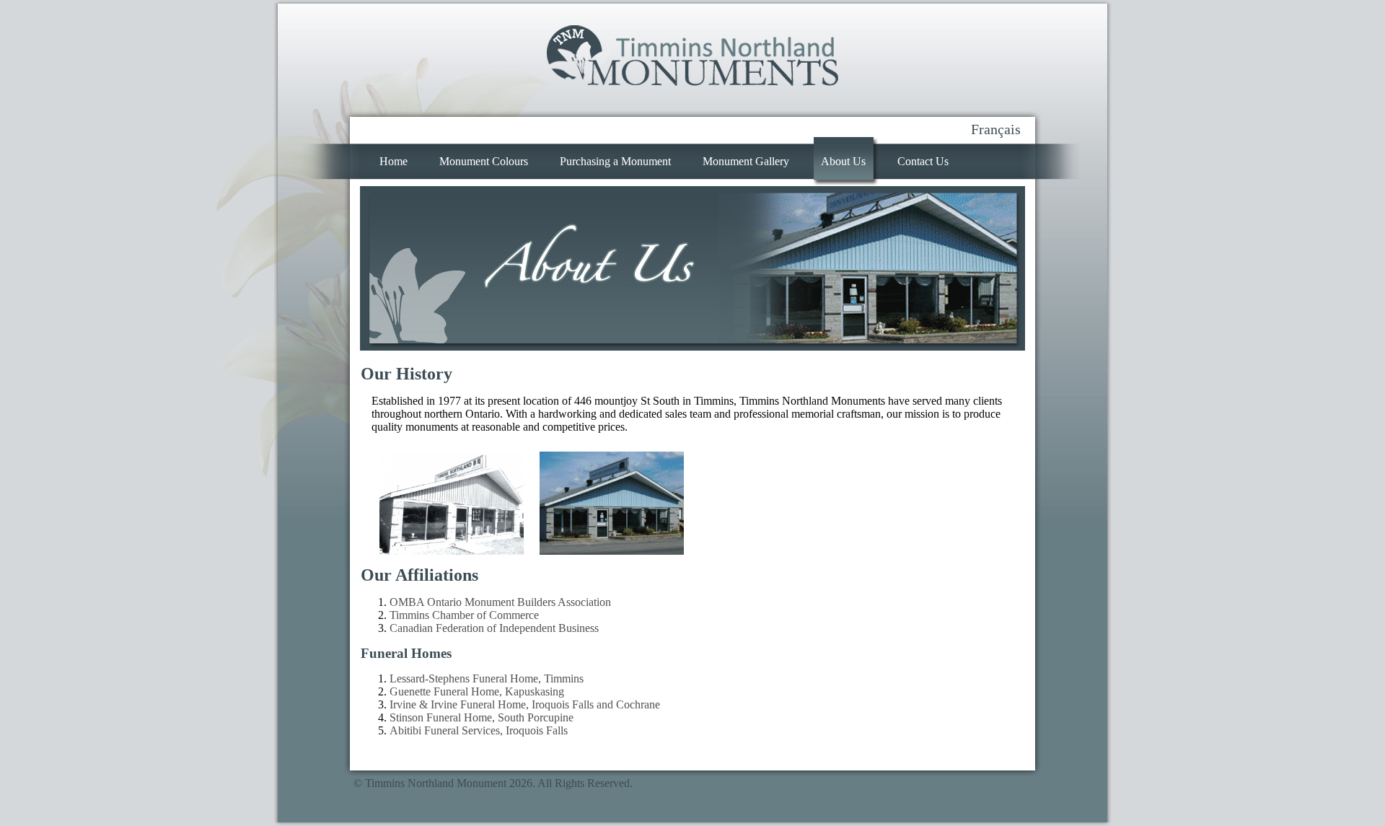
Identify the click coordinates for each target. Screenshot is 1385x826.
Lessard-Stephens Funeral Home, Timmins (487, 678)
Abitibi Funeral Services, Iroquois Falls (479, 730)
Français (996, 129)
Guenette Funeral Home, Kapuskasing (477, 691)
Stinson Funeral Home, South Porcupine (481, 717)
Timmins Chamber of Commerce (464, 615)
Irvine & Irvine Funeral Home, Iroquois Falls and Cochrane (525, 704)
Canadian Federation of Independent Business (494, 628)
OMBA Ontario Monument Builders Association (500, 602)
